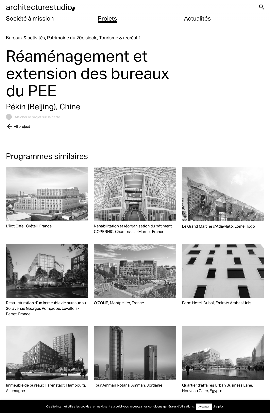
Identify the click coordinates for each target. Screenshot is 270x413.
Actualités (197, 18)
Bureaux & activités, (26, 37)
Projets (107, 18)
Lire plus (218, 406)
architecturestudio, (41, 7)
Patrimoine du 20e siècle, (73, 37)
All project (22, 126)
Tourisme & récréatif (119, 37)
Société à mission (30, 18)
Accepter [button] (203, 406)
